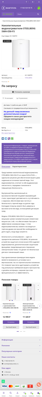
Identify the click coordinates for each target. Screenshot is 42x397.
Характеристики (19, 166)
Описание (6, 166)
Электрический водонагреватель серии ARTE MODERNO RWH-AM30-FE (30, 307)
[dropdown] (3, 2)
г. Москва (7, 372)
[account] (39, 2)
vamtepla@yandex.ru (11, 364)
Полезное (6, 345)
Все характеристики (8, 133)
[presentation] (2, 306)
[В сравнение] (18, 289)
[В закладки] (18, 285)
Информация (7, 340)
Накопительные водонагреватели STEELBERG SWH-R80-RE (10, 306)
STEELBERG (28, 78)
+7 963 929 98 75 (26, 8)
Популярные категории (12, 351)
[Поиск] (38, 14)
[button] (18, 331)
